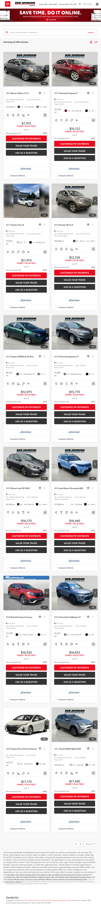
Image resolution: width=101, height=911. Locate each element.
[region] (26, 133)
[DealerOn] (12, 897)
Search (91, 32)
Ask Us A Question (26, 152)
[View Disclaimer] (28, 115)
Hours (69, 900)
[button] (46, 69)
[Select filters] (91, 42)
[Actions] (44, 93)
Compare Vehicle (17, 175)
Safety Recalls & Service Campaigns (54, 900)
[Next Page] (80, 844)
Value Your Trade (26, 145)
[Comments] (45, 115)
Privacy (38, 900)
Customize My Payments (26, 138)
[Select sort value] (96, 42)
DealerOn (24, 900)
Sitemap (31, 900)
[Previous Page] (76, 844)
